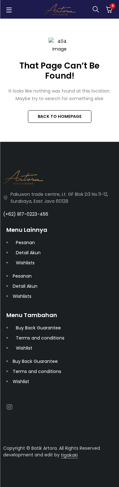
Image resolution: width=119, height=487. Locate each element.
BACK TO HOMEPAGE (60, 116)
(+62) (10, 214)
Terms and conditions (40, 338)
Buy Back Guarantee (38, 328)
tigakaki (69, 455)
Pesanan (25, 242)
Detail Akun (28, 253)
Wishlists (25, 263)
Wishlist (24, 348)
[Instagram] (9, 407)
